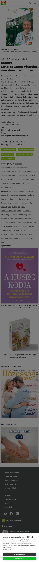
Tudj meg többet (7, 549)
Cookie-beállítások (19, 554)
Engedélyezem (19, 558)
